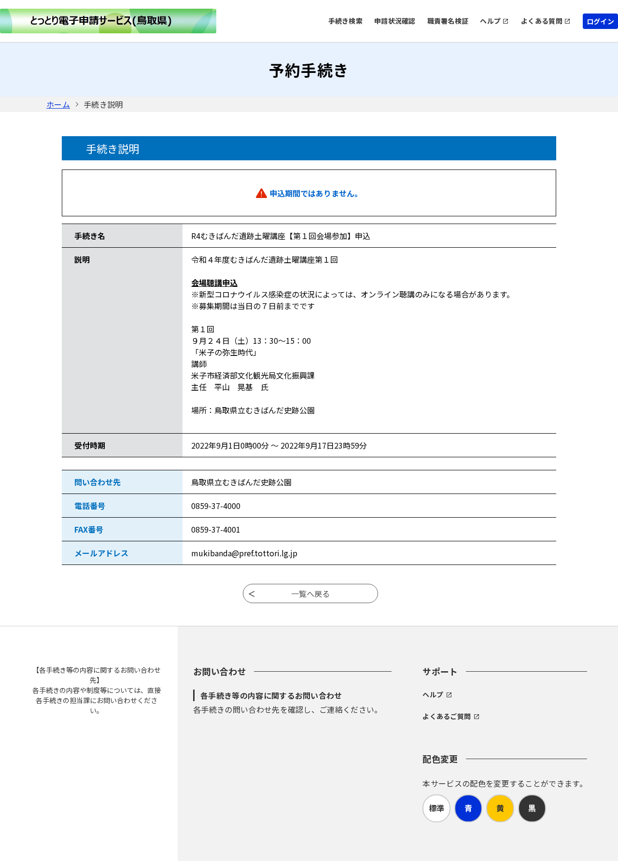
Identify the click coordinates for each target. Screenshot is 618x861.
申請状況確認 (395, 21)
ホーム (58, 104)
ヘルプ (490, 21)
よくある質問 (541, 21)
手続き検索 (345, 21)
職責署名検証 (448, 21)
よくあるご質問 (446, 716)
